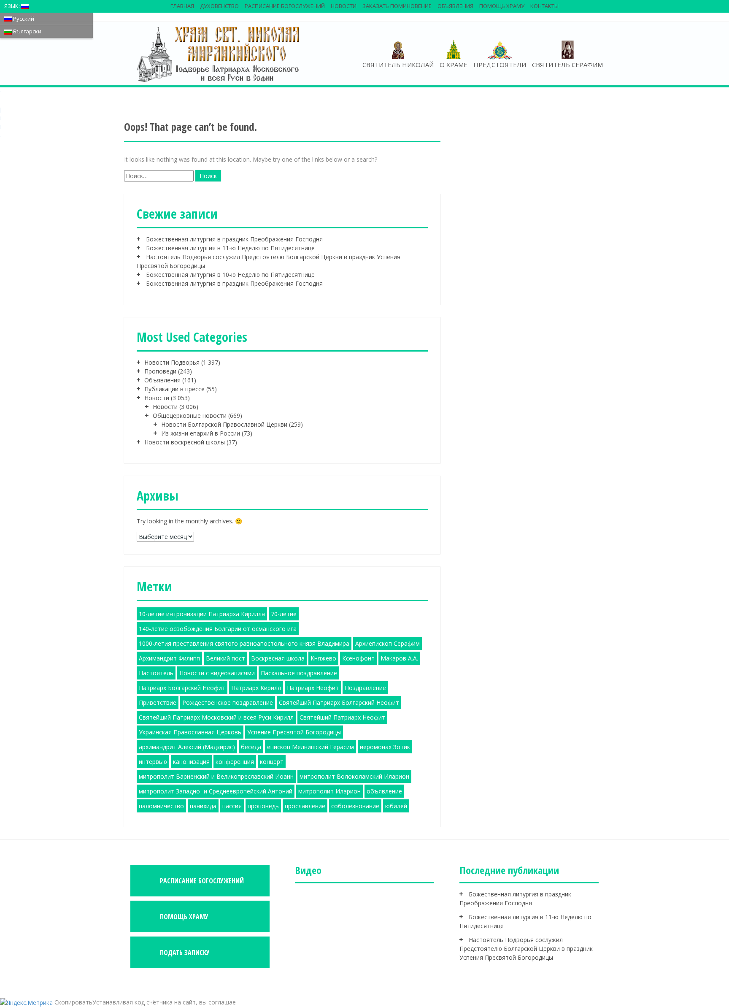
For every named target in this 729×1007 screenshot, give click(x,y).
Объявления (455, 6)
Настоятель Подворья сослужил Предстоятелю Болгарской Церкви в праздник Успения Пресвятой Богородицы (526, 948)
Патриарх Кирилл (256, 688)
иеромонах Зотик (385, 747)
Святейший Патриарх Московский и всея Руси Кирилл (216, 717)
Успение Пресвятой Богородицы (294, 732)
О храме (453, 64)
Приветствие (157, 702)
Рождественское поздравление (227, 702)
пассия (232, 806)
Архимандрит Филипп (169, 658)
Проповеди (160, 371)
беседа (251, 747)
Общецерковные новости (190, 415)
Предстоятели (499, 64)
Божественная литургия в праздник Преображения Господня (234, 239)
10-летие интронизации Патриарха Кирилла (202, 614)
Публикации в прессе (174, 389)
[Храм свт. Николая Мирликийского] (219, 53)
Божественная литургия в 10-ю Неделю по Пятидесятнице (230, 275)
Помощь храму (501, 6)
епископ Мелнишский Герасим (310, 747)
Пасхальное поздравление (299, 673)
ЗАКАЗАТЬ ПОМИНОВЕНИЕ (397, 6)
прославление (305, 806)
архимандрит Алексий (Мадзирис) (187, 747)
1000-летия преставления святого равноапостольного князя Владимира (244, 643)
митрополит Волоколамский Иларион (354, 776)
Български (26, 31)
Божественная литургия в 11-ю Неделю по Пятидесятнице (230, 248)
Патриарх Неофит (313, 688)
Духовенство (219, 6)
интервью (153, 762)
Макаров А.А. (399, 658)
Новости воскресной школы (184, 442)
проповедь (263, 806)
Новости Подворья (172, 362)
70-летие (284, 614)
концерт (272, 762)
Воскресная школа (278, 658)
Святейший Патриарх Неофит (342, 717)
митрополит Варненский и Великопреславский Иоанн (216, 776)
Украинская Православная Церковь (190, 732)
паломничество (161, 806)
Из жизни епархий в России (200, 433)
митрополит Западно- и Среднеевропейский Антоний (215, 791)
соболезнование (355, 806)
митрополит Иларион (329, 791)
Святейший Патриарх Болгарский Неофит (339, 702)
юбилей (396, 806)
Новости (343, 6)
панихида (203, 806)
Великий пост (225, 658)
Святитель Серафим (567, 64)
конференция (235, 762)
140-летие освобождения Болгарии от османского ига (218, 629)
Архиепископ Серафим (387, 643)
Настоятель (156, 673)
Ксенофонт (358, 658)
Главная (182, 6)
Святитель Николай (398, 64)
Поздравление (365, 688)
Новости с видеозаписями (217, 673)
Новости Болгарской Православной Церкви (224, 424)
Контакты (544, 6)
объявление (384, 791)
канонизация (191, 762)
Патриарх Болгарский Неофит (182, 688)
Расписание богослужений (285, 6)
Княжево (323, 658)
